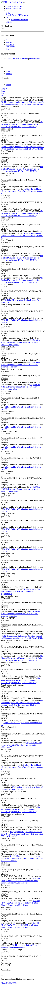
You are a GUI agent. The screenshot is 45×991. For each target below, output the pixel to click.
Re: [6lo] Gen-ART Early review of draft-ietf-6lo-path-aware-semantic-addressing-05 (20, 489)
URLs (14, 983)
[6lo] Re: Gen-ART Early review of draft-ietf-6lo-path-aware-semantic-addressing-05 (20, 342)
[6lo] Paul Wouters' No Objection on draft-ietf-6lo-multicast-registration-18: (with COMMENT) (20, 809)
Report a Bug (13, 59)
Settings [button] (9, 17)
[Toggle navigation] (24, 2)
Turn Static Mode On (19, 20)
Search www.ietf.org (14, 6)
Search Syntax (11, 15)
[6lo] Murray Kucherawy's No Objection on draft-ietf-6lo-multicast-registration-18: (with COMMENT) (22, 658)
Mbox (3, 983)
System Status (34, 59)
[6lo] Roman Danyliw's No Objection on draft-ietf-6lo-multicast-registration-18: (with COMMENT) (22, 702)
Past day (9, 42)
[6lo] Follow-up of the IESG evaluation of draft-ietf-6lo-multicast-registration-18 (21, 591)
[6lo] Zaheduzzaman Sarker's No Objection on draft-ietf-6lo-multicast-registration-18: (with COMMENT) (22, 637)
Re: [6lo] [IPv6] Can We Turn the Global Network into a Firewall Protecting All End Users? (20, 880)
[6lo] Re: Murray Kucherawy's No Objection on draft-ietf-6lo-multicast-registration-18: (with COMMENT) (22, 103)
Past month (10, 47)
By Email (24, 59)
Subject (4, 89)
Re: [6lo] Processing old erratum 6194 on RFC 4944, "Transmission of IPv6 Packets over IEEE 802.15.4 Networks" (22, 834)
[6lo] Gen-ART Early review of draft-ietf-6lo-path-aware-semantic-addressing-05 (21, 745)
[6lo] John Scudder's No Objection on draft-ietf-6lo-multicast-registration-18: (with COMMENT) (20, 680)
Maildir (9, 983)
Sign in (9, 22)
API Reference (23, 15)
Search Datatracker (13, 8)
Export (8, 85)
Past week (10, 44)
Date (8, 71)
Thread (9, 74)
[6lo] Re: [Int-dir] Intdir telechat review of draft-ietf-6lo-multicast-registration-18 (22, 191)
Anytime (9, 40)
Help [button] (8, 13)
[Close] (2, 975)
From (3, 91)
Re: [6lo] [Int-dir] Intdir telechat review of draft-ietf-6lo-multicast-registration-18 (22, 767)
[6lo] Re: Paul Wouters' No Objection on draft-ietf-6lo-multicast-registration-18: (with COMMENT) (22, 124)
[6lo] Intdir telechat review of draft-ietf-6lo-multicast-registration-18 (22, 788)
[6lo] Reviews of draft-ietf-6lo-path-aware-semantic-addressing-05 (20, 946)
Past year (9, 49)
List (2, 95)
